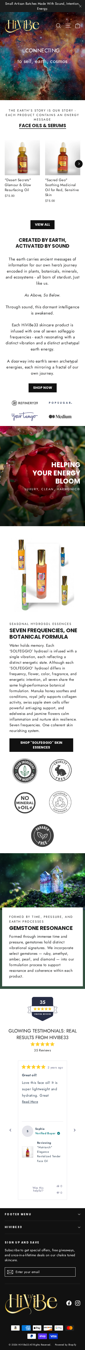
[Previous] (10, 1130)
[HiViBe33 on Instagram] (77, 1303)
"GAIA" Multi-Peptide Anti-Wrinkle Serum (46, 1162)
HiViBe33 (13, 1227)
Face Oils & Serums (42, 125)
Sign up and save (22, 1242)
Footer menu (18, 1214)
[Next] (79, 164)
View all (42, 224)
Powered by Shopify (65, 1344)
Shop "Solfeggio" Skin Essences (41, 745)
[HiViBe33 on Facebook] (69, 1303)
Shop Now (42, 387)
